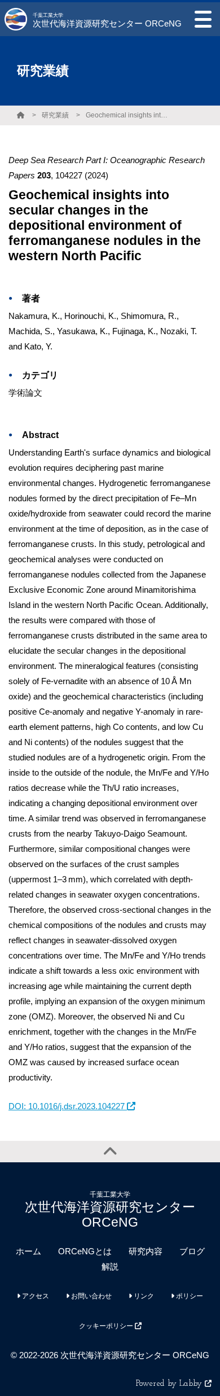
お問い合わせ (90, 1296)
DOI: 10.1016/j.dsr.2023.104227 (67, 1106)
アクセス (34, 1296)
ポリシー (188, 1296)
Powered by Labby (170, 1384)
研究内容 (145, 1251)
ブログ (192, 1251)
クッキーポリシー (107, 1326)
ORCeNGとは (85, 1251)
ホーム (28, 1251)
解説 (110, 1266)
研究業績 (55, 115)
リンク (143, 1296)
